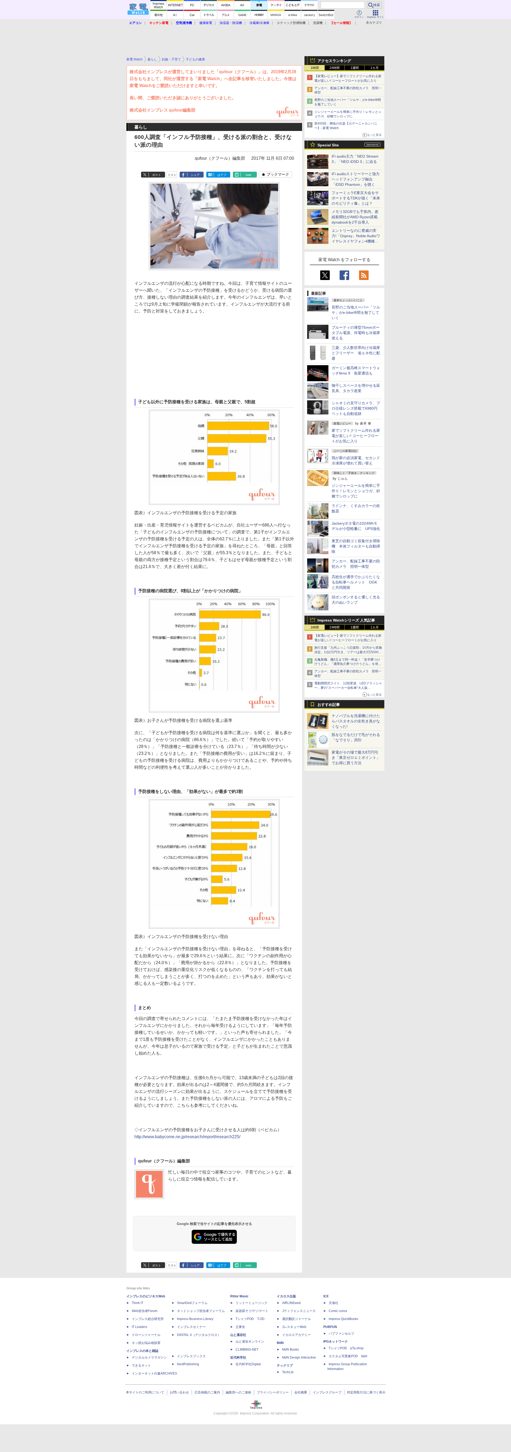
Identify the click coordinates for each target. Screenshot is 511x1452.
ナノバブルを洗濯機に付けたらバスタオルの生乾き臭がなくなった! (356, 721)
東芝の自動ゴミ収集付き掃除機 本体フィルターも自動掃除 (356, 546)
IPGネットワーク (335, 1341)
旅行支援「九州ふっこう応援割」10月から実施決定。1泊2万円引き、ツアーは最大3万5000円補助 (348, 652)
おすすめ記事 (329, 704)
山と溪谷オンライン (250, 1341)
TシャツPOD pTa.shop (346, 1348)
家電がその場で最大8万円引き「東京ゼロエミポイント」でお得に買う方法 (356, 757)
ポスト (156, 174)
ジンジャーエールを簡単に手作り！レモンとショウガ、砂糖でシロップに (356, 490)
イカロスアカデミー (296, 1335)
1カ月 (374, 68)
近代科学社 (238, 1357)
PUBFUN (330, 1327)
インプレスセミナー (191, 1327)
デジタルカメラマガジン (149, 1357)
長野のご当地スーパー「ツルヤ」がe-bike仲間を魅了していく (356, 312)
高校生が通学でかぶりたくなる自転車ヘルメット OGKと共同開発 (356, 582)
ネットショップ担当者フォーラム (201, 1311)
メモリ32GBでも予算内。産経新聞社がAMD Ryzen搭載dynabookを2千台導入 (355, 216)
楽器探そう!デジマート (252, 1311)
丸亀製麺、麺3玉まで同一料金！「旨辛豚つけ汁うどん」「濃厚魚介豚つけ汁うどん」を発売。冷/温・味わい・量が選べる (347, 664)
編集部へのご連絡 (238, 1392)
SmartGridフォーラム (192, 1303)
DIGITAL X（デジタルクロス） (199, 1335)
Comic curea (338, 1311)
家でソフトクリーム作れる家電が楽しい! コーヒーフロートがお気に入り (356, 435)
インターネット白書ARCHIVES (154, 1373)
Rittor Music (239, 1296)
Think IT (137, 1303)
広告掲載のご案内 (207, 1392)
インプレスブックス (191, 1356)
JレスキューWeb (294, 1327)
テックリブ (285, 1365)
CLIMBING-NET (247, 1349)
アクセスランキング (334, 61)
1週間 (355, 68)
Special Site (328, 145)
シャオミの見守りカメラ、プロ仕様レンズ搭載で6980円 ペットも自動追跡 (356, 408)
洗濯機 (318, 23)
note (248, 174)
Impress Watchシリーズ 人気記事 (346, 620)
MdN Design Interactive (299, 1357)
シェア (195, 174)
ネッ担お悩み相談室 (146, 1343)
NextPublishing (188, 1364)
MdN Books (290, 1349)
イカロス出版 (286, 1296)
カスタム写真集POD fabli (348, 1356)
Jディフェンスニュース (299, 1311)
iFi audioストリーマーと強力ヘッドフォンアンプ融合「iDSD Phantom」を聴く (356, 179)
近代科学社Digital (248, 1364)
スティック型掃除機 (291, 23)
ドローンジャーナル (146, 1335)
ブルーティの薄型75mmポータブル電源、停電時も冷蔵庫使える (356, 332)
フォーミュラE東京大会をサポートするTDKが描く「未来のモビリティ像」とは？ (356, 198)
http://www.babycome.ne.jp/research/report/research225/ (187, 1136)
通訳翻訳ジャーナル (296, 1319)
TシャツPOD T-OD (250, 1319)
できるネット (141, 1365)
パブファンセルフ (341, 1333)
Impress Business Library (195, 1319)
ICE (326, 1296)
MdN (280, 1343)
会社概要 (300, 1392)
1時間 (315, 68)
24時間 (334, 68)
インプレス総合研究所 (148, 1319)
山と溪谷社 (238, 1335)
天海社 (333, 1303)
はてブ (221, 174)
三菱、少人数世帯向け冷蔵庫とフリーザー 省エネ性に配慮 (356, 352)
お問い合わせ (179, 1392)
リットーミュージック (251, 1303)
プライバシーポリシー (273, 1392)
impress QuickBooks (343, 1319)
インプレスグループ (327, 1392)
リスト (172, 174)
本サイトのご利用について (145, 1392)
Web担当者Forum (144, 1311)
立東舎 (240, 1327)
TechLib (288, 1372)
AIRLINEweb (291, 1303)
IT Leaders (139, 1327)
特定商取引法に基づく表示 (366, 1392)
